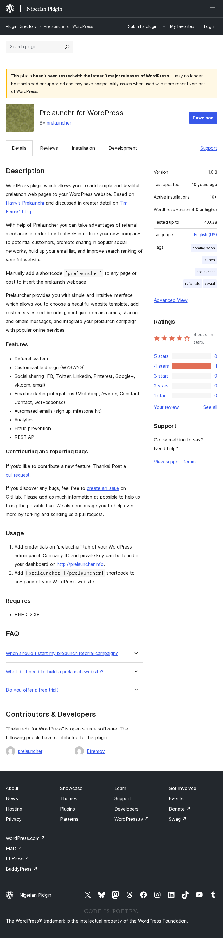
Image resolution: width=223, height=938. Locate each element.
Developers (126, 809)
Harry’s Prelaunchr (25, 203)
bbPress (17, 858)
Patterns (69, 819)
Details (19, 148)
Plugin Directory (21, 26)
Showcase (71, 788)
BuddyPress (21, 869)
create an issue (103, 488)
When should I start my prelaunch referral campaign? (62, 653)
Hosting (14, 809)
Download (203, 117)
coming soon (204, 248)
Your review (166, 407)
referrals (192, 283)
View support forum (175, 462)
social (210, 283)
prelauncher (59, 123)
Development (123, 148)
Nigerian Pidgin (35, 895)
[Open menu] (213, 8)
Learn (120, 788)
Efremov (96, 751)
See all (210, 407)
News (12, 798)
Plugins (67, 809)
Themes (68, 798)
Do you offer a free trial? (32, 690)
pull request (18, 475)
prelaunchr (205, 272)
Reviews (49, 148)
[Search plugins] (67, 47)
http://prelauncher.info (80, 564)
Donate (179, 809)
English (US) (205, 234)
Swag (177, 819)
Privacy (14, 819)
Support (208, 148)
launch (209, 260)
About (12, 788)
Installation (83, 148)
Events (176, 798)
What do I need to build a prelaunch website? (54, 671)
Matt (14, 848)
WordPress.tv (131, 819)
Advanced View (171, 300)
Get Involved (183, 788)
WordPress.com (25, 838)
